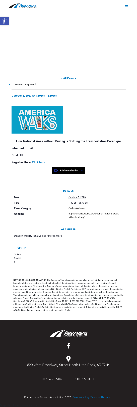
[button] (4, 21)
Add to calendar (69, 170)
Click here (38, 162)
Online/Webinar (76, 208)
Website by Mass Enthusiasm (93, 397)
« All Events (68, 78)
